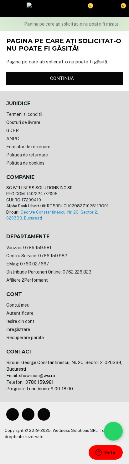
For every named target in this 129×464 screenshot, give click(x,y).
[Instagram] (28, 414)
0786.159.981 (39, 382)
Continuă (62, 78)
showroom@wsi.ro (37, 375)
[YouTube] (44, 414)
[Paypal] (64, 447)
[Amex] (74, 447)
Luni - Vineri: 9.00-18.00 (49, 388)
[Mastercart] (54, 447)
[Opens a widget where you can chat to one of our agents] (105, 453)
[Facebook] (12, 414)
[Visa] (44, 447)
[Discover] (84, 447)
